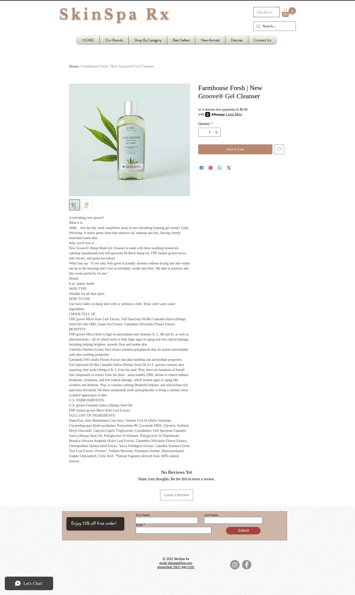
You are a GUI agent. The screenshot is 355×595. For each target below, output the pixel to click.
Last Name (211, 515)
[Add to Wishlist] (279, 149)
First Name (143, 515)
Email (139, 525)
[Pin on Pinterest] (210, 168)
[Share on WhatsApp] (220, 168)
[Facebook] (246, 564)
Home (73, 66)
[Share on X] (229, 168)
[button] (288, 12)
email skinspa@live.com (175, 563)
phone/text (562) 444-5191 (175, 567)
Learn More (234, 114)
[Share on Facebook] (201, 168)
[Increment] (217, 132)
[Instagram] (235, 564)
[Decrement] (202, 132)
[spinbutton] (209, 132)
